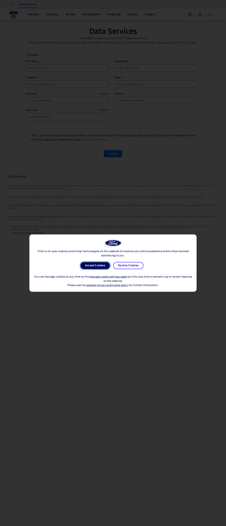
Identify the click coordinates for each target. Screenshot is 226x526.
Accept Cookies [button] (95, 265)
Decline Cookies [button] (128, 265)
